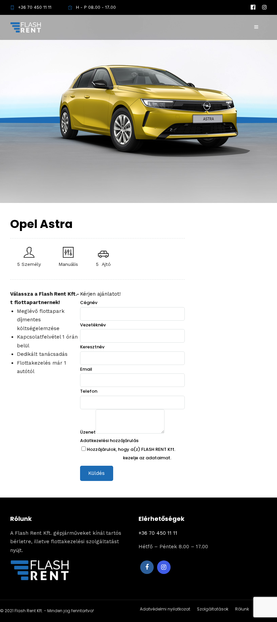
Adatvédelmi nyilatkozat (165, 609)
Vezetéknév (93, 325)
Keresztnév (92, 347)
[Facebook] (147, 567)
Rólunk (242, 609)
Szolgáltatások (212, 609)
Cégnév (88, 302)
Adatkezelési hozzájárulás (109, 440)
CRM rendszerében (101, 458)
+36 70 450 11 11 (34, 7)
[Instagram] (264, 7)
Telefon (88, 391)
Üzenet (88, 432)
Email (86, 369)
